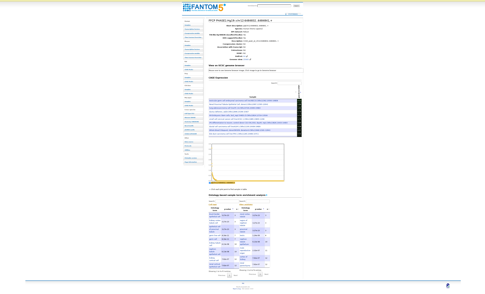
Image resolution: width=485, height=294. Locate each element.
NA (244, 56)
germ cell (213, 239)
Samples (188, 25)
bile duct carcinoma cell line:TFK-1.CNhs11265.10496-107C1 (234, 134)
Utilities (187, 150)
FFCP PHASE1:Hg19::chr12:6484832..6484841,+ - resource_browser (203, 6)
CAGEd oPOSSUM (191, 134)
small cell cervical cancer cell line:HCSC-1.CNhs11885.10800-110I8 (236, 119)
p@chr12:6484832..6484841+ (223, 183)
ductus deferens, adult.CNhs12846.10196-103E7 (229, 112)
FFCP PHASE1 (293, 14)
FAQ (243, 283)
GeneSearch (252, 6)
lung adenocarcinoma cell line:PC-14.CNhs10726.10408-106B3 (234, 108)
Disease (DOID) (190, 117)
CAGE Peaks (189, 69)
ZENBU (246, 59)
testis (242, 235)
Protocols (188, 146)
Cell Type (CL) (189, 113)
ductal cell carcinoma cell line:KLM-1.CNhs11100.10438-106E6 (234, 126)
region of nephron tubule (243, 223)
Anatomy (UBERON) (192, 121)
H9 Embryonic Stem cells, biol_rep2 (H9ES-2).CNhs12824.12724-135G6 (238, 115)
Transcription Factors (192, 29)
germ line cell (215, 235)
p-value (227, 209)
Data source (189, 142)
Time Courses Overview (193, 37)
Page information (191, 162)
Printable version (191, 158)
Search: (274, 83)
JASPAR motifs (190, 130)
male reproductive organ (245, 250)
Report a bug (237, 288)
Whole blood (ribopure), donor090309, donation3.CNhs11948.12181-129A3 (239, 130)
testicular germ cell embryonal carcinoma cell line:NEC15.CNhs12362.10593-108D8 (243, 101)
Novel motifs (189, 125)
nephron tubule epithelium (244, 241)
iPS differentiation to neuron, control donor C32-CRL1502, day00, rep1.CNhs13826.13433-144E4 (248, 123)
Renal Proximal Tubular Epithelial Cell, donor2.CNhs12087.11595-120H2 (238, 104)
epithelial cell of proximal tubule (214, 229)
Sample (252, 97)
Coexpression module (192, 33)
